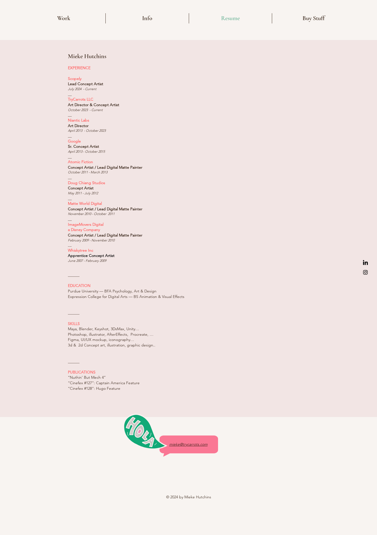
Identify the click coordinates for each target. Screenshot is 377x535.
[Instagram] (365, 272)
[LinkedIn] (365, 263)
